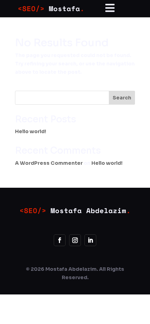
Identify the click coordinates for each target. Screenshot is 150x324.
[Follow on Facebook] (60, 240)
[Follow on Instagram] (75, 240)
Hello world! (30, 131)
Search (122, 98)
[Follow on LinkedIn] (90, 240)
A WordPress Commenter (49, 163)
